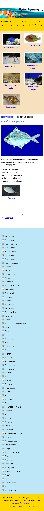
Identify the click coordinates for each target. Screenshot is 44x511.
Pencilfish (9, 316)
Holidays (8, 28)
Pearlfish (8, 301)
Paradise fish (10, 274)
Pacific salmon (11, 251)
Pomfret (8, 426)
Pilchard (8, 354)
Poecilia (8, 414)
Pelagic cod (10, 305)
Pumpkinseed (10, 483)
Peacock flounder (12, 286)
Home (9, 506)
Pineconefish (10, 365)
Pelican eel (9, 308)
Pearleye (8, 297)
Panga (7, 270)
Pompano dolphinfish (13, 433)
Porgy (7, 449)
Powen (8, 456)
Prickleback (9, 460)
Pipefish (8, 377)
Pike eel (8, 343)
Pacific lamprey (11, 248)
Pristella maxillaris (12, 471)
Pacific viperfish (11, 263)
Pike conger (10, 339)
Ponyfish (11, 198)
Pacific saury (10, 255)
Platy (7, 396)
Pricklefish (9, 464)
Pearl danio (9, 289)
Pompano (9, 430)
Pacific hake (10, 240)
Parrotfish (9, 282)
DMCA (34, 506)
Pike (6, 335)
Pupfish (8, 487)
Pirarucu (8, 384)
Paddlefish (9, 267)
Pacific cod (9, 236)
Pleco (7, 403)
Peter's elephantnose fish (15, 324)
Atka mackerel (11, 107)
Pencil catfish (10, 312)
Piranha (8, 380)
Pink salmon (10, 369)
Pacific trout (9, 259)
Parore (7, 278)
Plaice (7, 392)
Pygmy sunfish (11, 490)
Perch (7, 320)
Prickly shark (10, 468)
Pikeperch (9, 350)
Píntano (8, 373)
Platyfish (8, 399)
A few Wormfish (11, 66)
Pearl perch (9, 293)
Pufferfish (9, 479)
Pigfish (7, 331)
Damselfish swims (11, 48)
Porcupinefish (10, 445)
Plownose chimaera (13, 407)
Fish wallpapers (7, 117)
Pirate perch (10, 388)
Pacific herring (11, 244)
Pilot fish (8, 358)
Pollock (8, 418)
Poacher (8, 411)
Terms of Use (26, 506)
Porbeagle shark (11, 441)
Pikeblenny (9, 346)
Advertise (16, 506)
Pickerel (8, 327)
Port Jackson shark (13, 452)
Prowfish (8, 475)
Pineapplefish (10, 361)
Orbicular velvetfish (33, 45)
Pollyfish (8, 422)
